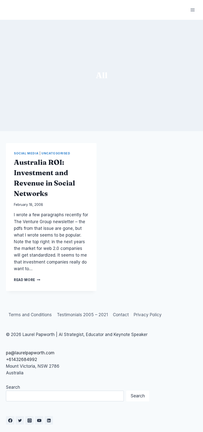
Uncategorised (55, 153)
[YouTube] (39, 420)
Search (13, 387)
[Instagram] (29, 420)
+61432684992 (21, 359)
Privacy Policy (148, 314)
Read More (27, 280)
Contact (121, 314)
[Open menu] (192, 10)
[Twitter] (20, 420)
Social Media (26, 153)
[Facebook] (10, 420)
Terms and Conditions (30, 314)
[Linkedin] (49, 420)
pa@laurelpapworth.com (30, 352)
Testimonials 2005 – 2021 (82, 314)
